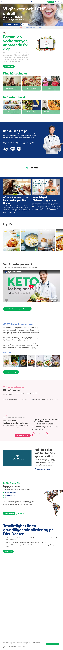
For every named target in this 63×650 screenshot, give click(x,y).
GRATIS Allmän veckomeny (18, 324)
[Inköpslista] (58, 1)
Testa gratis (50, 1)
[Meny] (1, 1)
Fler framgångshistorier (22, 435)
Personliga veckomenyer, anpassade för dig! (15, 43)
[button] (21, 647)
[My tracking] (55, 1)
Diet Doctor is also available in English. (32, 27)
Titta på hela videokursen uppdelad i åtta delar (17, 309)
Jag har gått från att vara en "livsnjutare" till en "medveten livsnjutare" (45, 421)
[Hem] (31, 2)
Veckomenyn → (7, 352)
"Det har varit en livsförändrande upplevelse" (16, 421)
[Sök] (4, 1)
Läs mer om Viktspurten (43, 469)
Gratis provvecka (9, 513)
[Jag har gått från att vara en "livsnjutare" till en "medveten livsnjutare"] (46, 399)
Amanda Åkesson (7, 417)
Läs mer (25, 24)
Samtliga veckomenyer (11, 372)
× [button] (61, 642)
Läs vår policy (8, 551)
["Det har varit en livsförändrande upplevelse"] (17, 399)
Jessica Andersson (53, 416)
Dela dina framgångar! (40, 434)
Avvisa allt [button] (53, 646)
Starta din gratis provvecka (12, 24)
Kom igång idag (9, 66)
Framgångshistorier (15, 387)
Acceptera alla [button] (53, 644)
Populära (8, 224)
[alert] (31, 645)
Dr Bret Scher (24, 417)
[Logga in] (61, 1)
